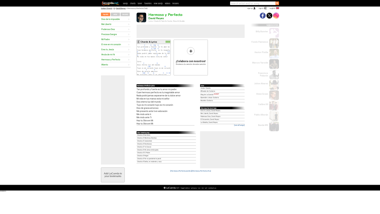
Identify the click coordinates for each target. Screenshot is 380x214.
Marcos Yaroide (260, 63)
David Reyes (121, 8)
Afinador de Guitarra (208, 91)
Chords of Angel (142, 156)
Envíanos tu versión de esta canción (191, 56)
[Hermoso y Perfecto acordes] (181, 171)
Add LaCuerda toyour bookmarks (113, 174)
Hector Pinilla (261, 52)
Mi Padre (105, 39)
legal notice (185, 188)
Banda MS (263, 125)
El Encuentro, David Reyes (210, 119)
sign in (261, 8)
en (203, 188)
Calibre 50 (263, 104)
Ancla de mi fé (108, 54)
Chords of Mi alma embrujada (147, 150)
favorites (148, 3)
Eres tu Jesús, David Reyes (210, 111)
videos (167, 3)
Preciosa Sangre (109, 34)
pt (206, 188)
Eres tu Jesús (107, 49)
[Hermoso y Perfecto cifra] (201, 171)
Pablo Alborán (261, 115)
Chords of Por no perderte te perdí (149, 159)
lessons (175, 3)
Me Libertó (106, 24)
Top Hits (105, 14)
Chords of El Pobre (143, 153)
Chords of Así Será (143, 135)
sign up (250, 8)
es (199, 188)
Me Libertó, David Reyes (209, 113)
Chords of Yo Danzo (144, 147)
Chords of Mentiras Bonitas (147, 138)
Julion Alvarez (261, 83)
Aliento (104, 64)
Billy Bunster (262, 31)
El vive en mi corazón (111, 44)
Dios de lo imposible (110, 19)
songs (125, 3)
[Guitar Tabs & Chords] (110, 5)
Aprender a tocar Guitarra (210, 98)
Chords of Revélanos (144, 144)
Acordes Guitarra (207, 101)
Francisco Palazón (263, 74)
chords (133, 3)
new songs (158, 3)
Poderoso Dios (108, 29)
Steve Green (262, 94)
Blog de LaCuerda (210, 95)
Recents (125, 14)
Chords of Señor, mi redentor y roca (149, 162)
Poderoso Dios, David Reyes (210, 116)
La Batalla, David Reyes (209, 122)
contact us (212, 188)
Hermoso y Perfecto (110, 59)
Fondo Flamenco (259, 42)
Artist (115, 14)
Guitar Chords (106, 8)
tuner (140, 3)
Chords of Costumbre (144, 141)
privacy (194, 188)
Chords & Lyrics (149, 41)
